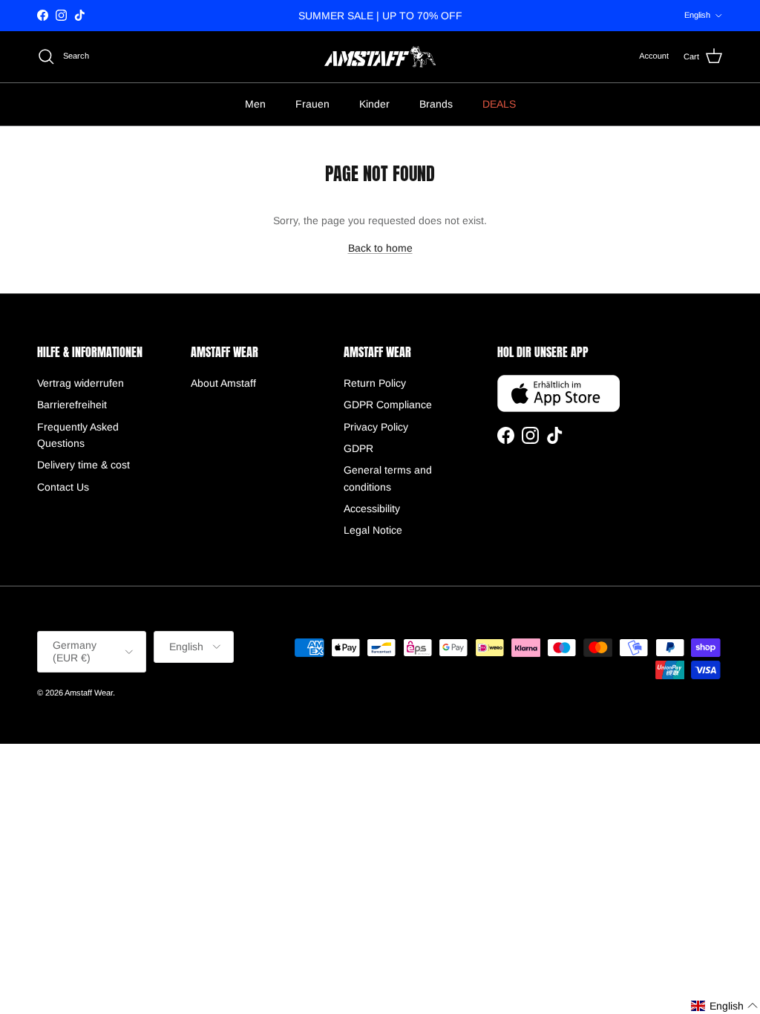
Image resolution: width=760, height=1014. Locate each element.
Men (255, 104)
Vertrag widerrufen (80, 383)
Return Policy (375, 383)
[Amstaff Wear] (380, 57)
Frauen (312, 104)
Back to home (380, 248)
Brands (436, 104)
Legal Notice (373, 530)
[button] (724, 1006)
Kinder (374, 104)
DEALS (499, 104)
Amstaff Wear (89, 692)
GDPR (358, 448)
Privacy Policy (376, 427)
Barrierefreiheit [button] (72, 404)
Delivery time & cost (83, 465)
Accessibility (372, 508)
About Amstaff (223, 383)
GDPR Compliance (388, 404)
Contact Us (63, 487)
